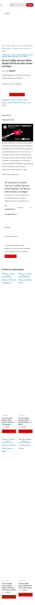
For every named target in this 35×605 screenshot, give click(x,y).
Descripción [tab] (6, 115)
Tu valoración (11, 214)
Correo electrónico (12, 236)
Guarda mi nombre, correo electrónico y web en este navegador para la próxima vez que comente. (17, 248)
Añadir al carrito (17, 94)
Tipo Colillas (23, 56)
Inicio (3, 46)
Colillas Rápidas (21, 55)
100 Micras (6, 55)
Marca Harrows (12, 56)
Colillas (13, 55)
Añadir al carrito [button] (9, 431)
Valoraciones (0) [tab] (8, 120)
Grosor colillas (10, 46)
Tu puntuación (10, 207)
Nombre (8, 227)
